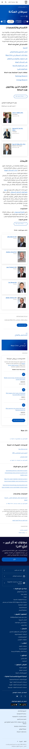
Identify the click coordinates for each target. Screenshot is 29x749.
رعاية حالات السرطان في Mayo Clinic (16, 55)
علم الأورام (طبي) (22, 69)
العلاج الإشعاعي (23, 457)
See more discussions (19, 420)
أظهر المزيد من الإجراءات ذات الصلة (19, 460)
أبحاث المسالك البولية (10, 170)
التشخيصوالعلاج (18, 21)
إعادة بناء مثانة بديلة (23, 449)
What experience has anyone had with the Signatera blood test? (15, 409)
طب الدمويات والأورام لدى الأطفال (17, 59)
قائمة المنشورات (19, 212)
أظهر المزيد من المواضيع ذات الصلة (19, 439)
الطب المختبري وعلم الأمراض (18, 52)
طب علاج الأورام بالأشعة (20, 66)
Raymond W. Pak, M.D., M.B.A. (17, 129)
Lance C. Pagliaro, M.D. (17, 112)
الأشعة (25, 48)
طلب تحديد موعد (22, 325)
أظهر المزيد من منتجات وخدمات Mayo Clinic (17, 503)
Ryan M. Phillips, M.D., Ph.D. (18, 144)
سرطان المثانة (18, 12)
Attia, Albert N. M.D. (12, 237)
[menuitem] (18, 21)
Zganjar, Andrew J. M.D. (11, 297)
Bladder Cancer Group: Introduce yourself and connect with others (14, 378)
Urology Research (21, 80)
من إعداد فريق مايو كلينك (21, 316)
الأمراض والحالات (22, 7)
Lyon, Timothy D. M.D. (11, 267)
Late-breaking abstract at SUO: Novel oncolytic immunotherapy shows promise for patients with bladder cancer (16, 473)
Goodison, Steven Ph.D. (11, 252)
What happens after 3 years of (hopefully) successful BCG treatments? (15, 394)
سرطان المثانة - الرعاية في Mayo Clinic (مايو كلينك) (15, 320)
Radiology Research (21, 76)
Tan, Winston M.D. (12, 282)
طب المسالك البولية (21, 62)
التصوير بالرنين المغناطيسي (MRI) (19, 453)
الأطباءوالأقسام (10, 21)
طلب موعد (22, 16)
